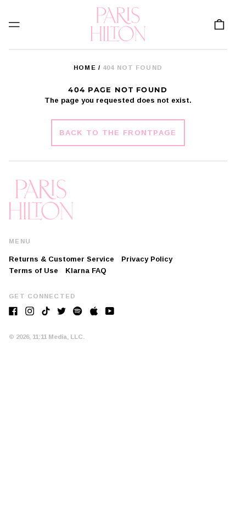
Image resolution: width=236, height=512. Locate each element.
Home (85, 67)
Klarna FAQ (85, 270)
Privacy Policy (146, 259)
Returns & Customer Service (61, 259)
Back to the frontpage (117, 133)
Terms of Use (33, 270)
